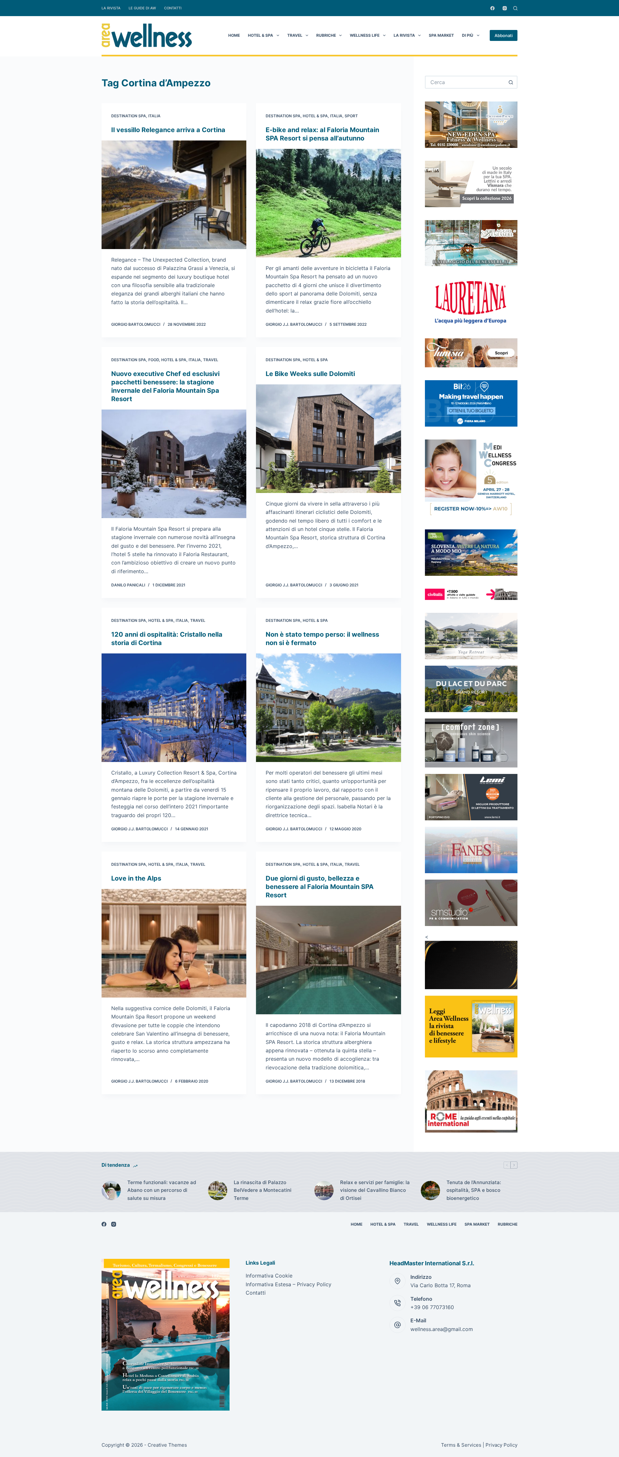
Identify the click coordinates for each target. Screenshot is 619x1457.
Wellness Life (364, 35)
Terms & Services (461, 1445)
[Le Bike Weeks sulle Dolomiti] (328, 438)
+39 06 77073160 (432, 1307)
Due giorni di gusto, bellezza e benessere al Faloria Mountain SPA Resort (320, 886)
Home (234, 35)
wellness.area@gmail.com (441, 1329)
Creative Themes (167, 1445)
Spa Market (441, 35)
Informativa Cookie (269, 1275)
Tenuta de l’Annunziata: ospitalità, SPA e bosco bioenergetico (474, 1190)
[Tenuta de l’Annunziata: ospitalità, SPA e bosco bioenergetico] (430, 1190)
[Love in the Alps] (174, 943)
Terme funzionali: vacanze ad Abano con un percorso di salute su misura (161, 1190)
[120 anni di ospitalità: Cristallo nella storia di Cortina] (174, 707)
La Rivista (111, 8)
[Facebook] (492, 8)
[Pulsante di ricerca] (511, 82)
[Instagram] (505, 8)
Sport (351, 115)
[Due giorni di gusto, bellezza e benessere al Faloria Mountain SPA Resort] (328, 960)
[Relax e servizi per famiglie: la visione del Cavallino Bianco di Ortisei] (324, 1190)
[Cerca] (515, 8)
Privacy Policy (501, 1445)
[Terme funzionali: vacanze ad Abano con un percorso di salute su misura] (111, 1190)
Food (153, 359)
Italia (154, 115)
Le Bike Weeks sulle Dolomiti (310, 374)
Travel (294, 35)
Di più (467, 35)
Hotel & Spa (260, 35)
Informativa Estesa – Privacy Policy (288, 1284)
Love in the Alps (136, 878)
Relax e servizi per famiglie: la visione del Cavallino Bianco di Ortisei (375, 1190)
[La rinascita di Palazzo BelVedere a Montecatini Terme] (217, 1190)
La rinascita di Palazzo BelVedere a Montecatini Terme (262, 1190)
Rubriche (326, 35)
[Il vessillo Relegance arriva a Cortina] (174, 194)
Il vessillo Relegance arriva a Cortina (168, 130)
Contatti (173, 8)
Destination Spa (128, 115)
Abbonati (504, 35)
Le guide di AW (142, 8)
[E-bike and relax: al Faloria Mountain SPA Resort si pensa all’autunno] (328, 203)
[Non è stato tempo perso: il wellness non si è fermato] (328, 707)
